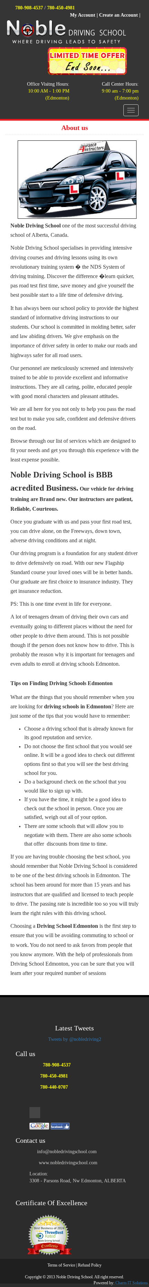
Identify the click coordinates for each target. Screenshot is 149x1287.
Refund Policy (90, 1265)
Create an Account (118, 15)
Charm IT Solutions (131, 1282)
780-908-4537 (29, 7)
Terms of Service (61, 1265)
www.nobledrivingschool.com (68, 1162)
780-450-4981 (61, 7)
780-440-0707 (54, 1087)
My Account (82, 15)
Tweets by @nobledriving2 (74, 1039)
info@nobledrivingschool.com (67, 1151)
